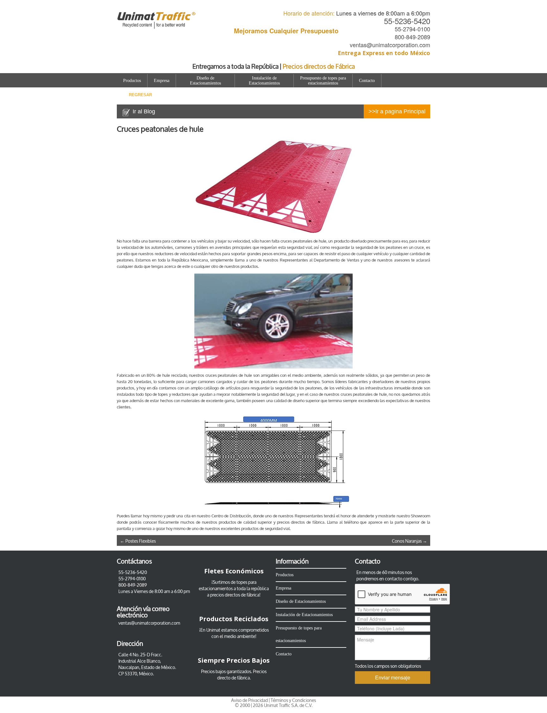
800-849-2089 (412, 37)
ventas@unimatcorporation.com (390, 45)
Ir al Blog (144, 111)
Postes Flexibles (138, 541)
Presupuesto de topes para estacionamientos (323, 80)
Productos (132, 80)
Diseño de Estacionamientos (205, 80)
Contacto (367, 80)
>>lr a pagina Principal (396, 111)
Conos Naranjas (409, 541)
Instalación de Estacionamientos (264, 80)
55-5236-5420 (407, 20)
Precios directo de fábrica (242, 675)
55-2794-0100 (412, 29)
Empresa (161, 80)
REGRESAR (140, 94)
